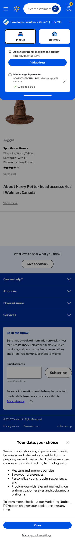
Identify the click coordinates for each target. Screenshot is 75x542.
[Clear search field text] (50, 8)
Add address (37, 62)
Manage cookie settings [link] (36, 535)
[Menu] (6, 8)
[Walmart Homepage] (16, 8)
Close (37, 525)
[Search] (55, 8)
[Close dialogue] (68, 442)
